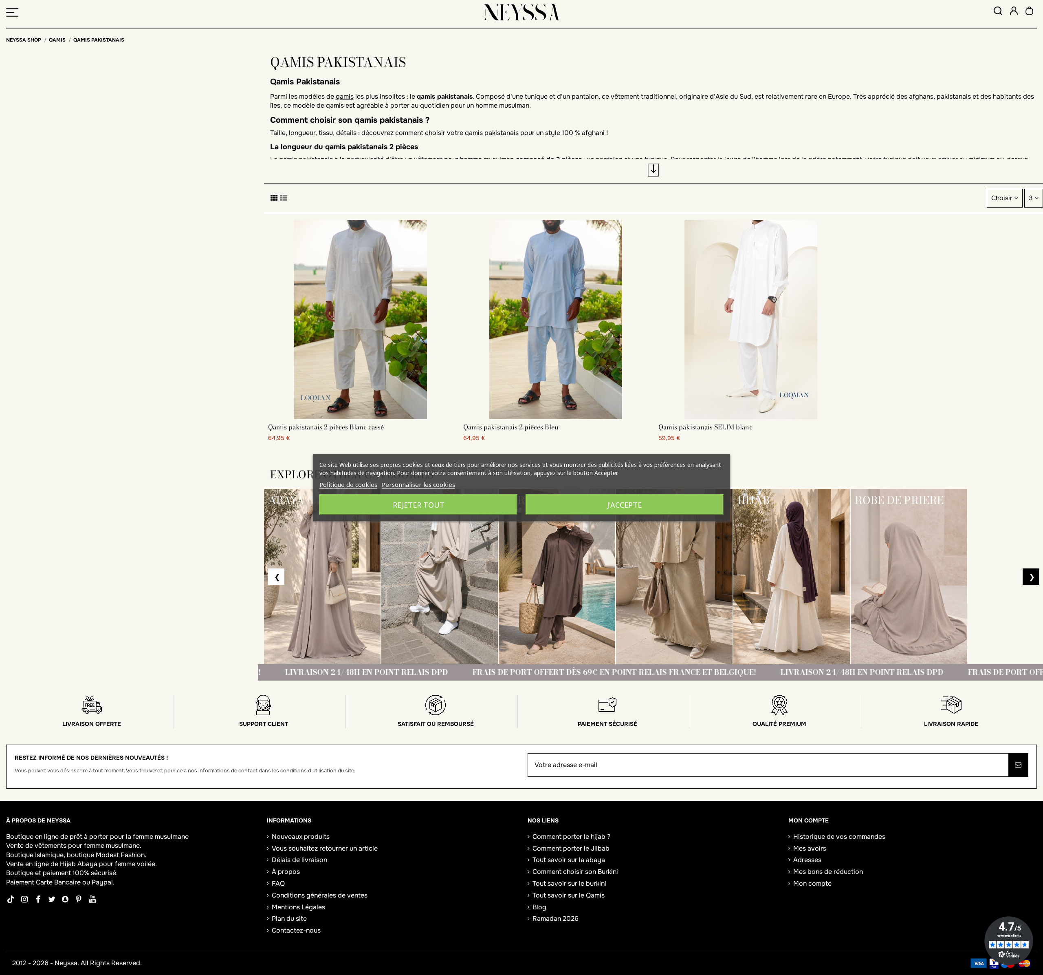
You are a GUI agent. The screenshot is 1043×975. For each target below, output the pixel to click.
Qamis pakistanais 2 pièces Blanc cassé (326, 427)
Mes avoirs (809, 848)
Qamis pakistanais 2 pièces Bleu (511, 427)
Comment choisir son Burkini (575, 871)
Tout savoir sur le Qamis (569, 895)
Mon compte (812, 883)
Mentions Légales (298, 907)
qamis (345, 96)
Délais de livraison (299, 860)
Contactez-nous (296, 930)
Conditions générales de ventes (319, 895)
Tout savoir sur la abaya (569, 860)
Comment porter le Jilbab (571, 848)
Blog (539, 907)
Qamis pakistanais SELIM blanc (705, 427)
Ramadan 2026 (556, 918)
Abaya (87, 864)
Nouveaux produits (301, 836)
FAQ (278, 883)
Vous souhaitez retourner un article (325, 848)
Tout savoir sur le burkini (569, 883)
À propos (286, 871)
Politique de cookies (348, 484)
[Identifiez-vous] (1014, 12)
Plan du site (289, 918)
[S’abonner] (1018, 765)
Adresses (807, 860)
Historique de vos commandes (839, 836)
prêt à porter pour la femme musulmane (129, 836)
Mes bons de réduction (828, 871)
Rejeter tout (418, 504)
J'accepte (624, 504)
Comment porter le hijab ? (571, 836)
